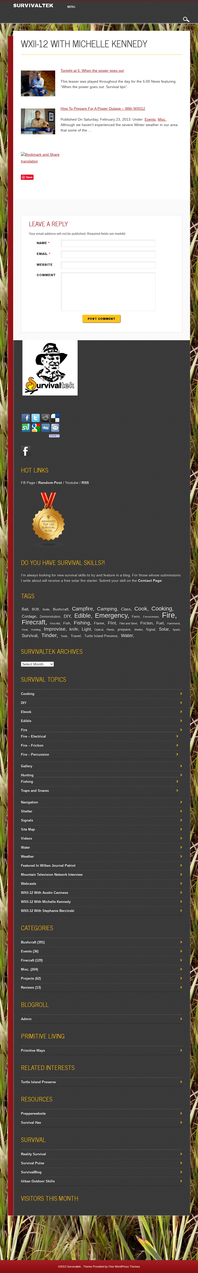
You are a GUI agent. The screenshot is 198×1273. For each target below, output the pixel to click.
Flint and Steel (128, 623)
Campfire (82, 608)
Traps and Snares (35, 791)
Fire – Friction (32, 745)
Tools (64, 636)
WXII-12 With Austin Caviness (44, 893)
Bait (25, 609)
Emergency (111, 615)
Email (44, 254)
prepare (124, 629)
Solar (164, 629)
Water (127, 635)
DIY (67, 616)
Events (150, 119)
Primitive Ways (33, 1050)
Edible (82, 615)
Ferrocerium (151, 616)
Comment (46, 275)
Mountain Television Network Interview (51, 874)
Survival (29, 635)
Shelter (138, 629)
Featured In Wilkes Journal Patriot (48, 865)
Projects (27, 978)
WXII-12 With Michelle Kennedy (46, 902)
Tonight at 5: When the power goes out (92, 70)
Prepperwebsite (33, 1113)
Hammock (173, 623)
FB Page (28, 482)
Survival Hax (31, 1122)
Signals (27, 820)
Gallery (26, 766)
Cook (140, 608)
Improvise (54, 629)
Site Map (28, 829)
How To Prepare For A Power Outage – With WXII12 (103, 108)
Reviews (27, 987)
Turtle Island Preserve (100, 636)
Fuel (159, 623)
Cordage (29, 616)
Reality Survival (33, 1154)
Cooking (161, 608)
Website (45, 265)
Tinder (48, 635)
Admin (26, 1019)
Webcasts (28, 884)
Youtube (71, 482)
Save (29, 177)
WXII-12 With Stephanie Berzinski (47, 911)
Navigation (29, 802)
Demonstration (50, 616)
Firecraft (33, 622)
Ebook (26, 712)
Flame (99, 623)
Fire (168, 615)
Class (126, 609)
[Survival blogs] (49, 547)
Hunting (35, 629)
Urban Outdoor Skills (38, 1181)
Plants (110, 629)
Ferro (135, 616)
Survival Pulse (32, 1163)
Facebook (26, 450)
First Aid (55, 623)
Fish (66, 623)
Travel (76, 636)
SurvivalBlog (31, 1172)
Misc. (162, 119)
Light (86, 629)
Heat (25, 629)
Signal (150, 629)
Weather (27, 856)
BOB (35, 609)
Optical (98, 629)
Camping (107, 608)
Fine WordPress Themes (124, 1266)
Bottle (46, 609)
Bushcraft (60, 609)
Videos (26, 838)
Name (43, 243)
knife (73, 629)
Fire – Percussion (35, 754)
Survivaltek (34, 5)
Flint (112, 623)
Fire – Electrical (33, 736)
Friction (146, 623)
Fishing (82, 622)
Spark (176, 629)
